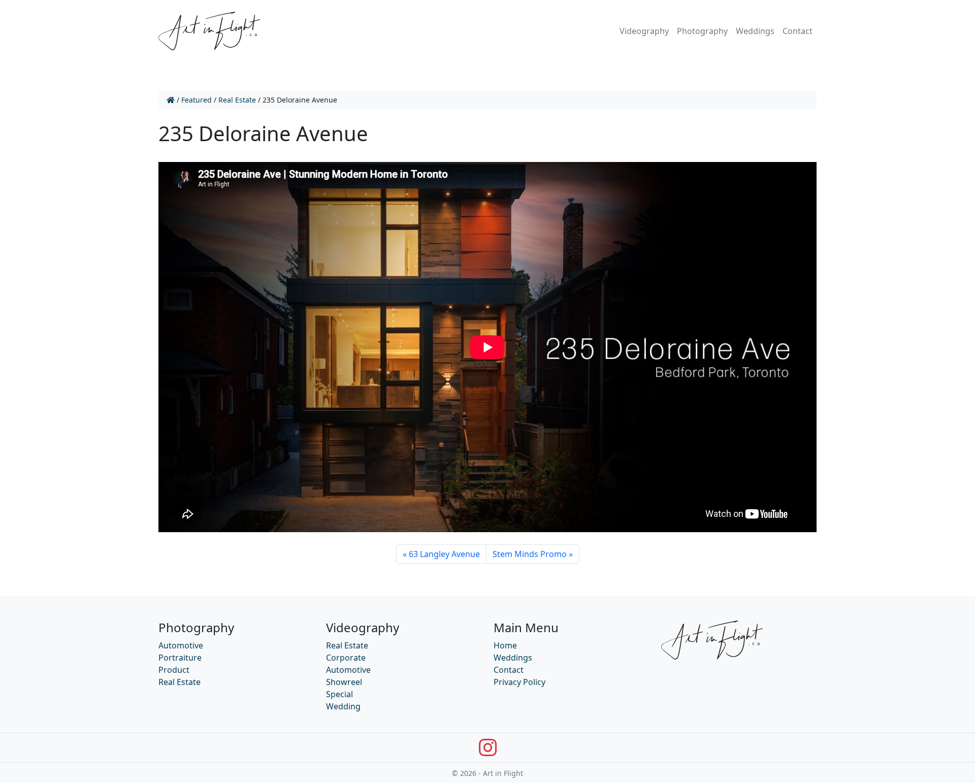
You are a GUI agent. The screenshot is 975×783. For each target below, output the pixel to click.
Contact (797, 31)
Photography (702, 31)
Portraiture (180, 657)
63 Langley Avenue (444, 554)
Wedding (343, 706)
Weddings (755, 31)
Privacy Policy (519, 682)
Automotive (180, 645)
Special (339, 694)
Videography (644, 31)
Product (173, 669)
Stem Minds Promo (530, 554)
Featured (196, 100)
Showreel (344, 682)
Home (505, 645)
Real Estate (237, 100)
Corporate (346, 657)
